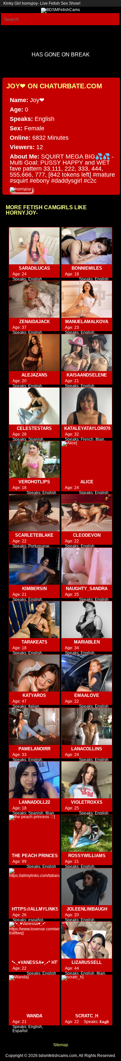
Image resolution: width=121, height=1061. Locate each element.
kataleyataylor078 (87, 428)
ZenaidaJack (34, 321)
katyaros (34, 695)
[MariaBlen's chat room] (87, 619)
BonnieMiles (87, 268)
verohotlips (34, 481)
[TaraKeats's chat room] (34, 619)
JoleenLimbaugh (87, 909)
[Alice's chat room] (87, 459)
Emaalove (86, 695)
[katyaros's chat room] (34, 673)
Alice (86, 481)
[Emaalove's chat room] (87, 673)
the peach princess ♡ (39, 855)
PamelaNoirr (34, 748)
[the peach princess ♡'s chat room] (34, 833)
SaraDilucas (34, 268)
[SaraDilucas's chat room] (34, 246)
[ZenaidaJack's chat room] (34, 299)
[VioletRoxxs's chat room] (87, 780)
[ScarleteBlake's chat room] (34, 513)
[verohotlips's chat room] (34, 459)
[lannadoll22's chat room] (34, 780)
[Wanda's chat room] (34, 993)
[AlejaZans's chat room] (34, 352)
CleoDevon (86, 535)
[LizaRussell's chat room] (87, 940)
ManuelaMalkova (86, 321)
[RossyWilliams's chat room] (87, 833)
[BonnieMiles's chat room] (87, 246)
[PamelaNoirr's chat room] (34, 726)
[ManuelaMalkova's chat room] (87, 299)
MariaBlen (87, 642)
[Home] (60, 9)
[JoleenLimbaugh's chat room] (87, 886)
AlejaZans (34, 375)
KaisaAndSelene (87, 375)
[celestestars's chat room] (34, 406)
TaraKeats (34, 642)
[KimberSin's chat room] (34, 566)
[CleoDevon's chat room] (87, 513)
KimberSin (34, 588)
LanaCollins (86, 748)
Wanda (34, 1015)
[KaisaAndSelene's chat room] (87, 352)
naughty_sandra (87, 588)
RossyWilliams (87, 855)
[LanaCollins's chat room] (87, 726)
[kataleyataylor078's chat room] (87, 406)
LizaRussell (87, 962)
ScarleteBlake (34, 535)
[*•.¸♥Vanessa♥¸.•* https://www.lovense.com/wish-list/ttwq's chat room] (34, 940)
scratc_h (86, 1015)
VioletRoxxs (87, 802)
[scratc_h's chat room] (87, 993)
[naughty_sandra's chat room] (87, 566)
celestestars (34, 428)
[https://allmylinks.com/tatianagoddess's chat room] (34, 886)
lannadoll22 (34, 802)
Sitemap (60, 1045)
